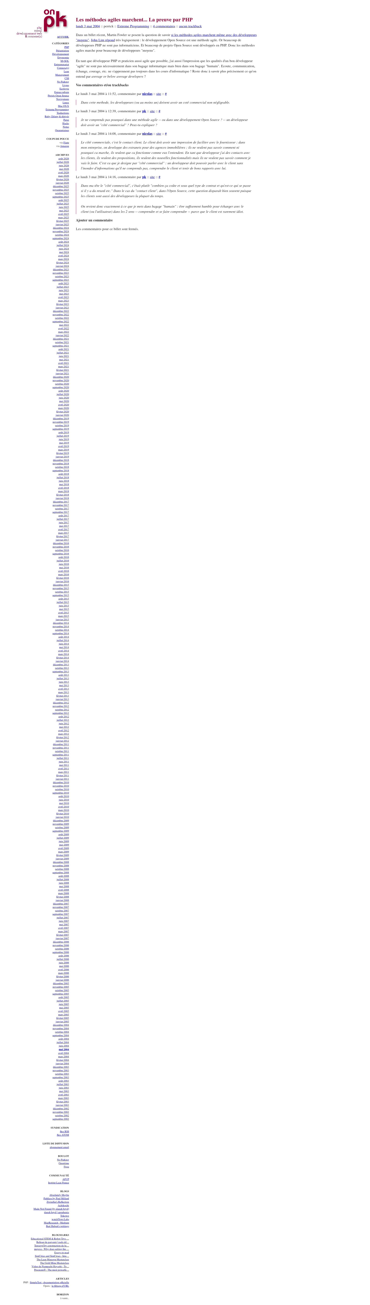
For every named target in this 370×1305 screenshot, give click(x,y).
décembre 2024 (61, 228)
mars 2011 (63, 772)
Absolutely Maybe (59, 1195)
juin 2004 (64, 1045)
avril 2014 (63, 650)
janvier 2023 (62, 307)
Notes (66, 126)
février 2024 (62, 262)
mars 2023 (63, 300)
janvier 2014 (62, 661)
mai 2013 (64, 685)
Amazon (64, 146)
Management (62, 74)
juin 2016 (64, 564)
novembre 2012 (61, 706)
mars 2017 (63, 532)
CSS (67, 78)
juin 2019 (64, 439)
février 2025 (62, 221)
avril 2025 (63, 214)
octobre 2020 (62, 383)
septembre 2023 (60, 279)
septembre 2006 (60, 952)
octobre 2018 (62, 467)
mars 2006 (63, 973)
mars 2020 (63, 408)
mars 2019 (63, 449)
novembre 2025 (61, 189)
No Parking (63, 81)
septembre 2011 (60, 754)
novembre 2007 (61, 907)
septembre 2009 (60, 831)
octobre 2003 (62, 1073)
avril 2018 (63, 487)
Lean (66, 71)
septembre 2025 (60, 196)
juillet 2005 (63, 1000)
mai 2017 (64, 526)
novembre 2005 (61, 986)
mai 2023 (64, 293)
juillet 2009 (63, 837)
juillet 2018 (63, 477)
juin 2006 (64, 962)
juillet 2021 (63, 352)
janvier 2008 (62, 900)
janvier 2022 (62, 335)
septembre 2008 (60, 872)
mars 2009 (63, 851)
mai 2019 (64, 442)
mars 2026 (63, 176)
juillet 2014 (63, 640)
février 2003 (62, 1101)
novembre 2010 (61, 785)
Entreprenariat (61, 64)
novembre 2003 (61, 1070)
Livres (65, 85)
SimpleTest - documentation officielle (49, 1282)
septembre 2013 (60, 671)
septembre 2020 (60, 387)
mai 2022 (64, 325)
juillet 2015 (63, 602)
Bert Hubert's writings (57, 1226)
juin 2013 (64, 681)
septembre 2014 (60, 633)
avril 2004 (63, 1053)
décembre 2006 (61, 941)
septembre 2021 (60, 345)
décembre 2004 (61, 1025)
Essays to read (61, 1252)
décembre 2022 (61, 311)
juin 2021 (64, 356)
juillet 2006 (63, 959)
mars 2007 (63, 931)
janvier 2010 (62, 817)
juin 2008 (64, 883)
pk (144, 110)
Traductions (63, 113)
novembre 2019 (61, 422)
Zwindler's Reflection (58, 1202)
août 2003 (63, 1080)
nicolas (147, 93)
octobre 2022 (62, 318)
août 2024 (63, 241)
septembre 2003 (60, 1077)
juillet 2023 (63, 286)
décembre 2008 (61, 862)
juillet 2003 (63, 1084)
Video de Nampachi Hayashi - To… (50, 1266)
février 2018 (62, 494)
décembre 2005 (61, 983)
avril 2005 (63, 1011)
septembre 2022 (60, 321)
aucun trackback (190, 26)
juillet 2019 (63, 435)
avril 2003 (63, 1094)
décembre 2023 (61, 269)
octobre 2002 (62, 1115)
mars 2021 (63, 366)
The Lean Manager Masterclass (53, 1259)
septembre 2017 (60, 512)
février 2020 (62, 411)
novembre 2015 (61, 588)
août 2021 (63, 349)
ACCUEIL (63, 37)
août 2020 (63, 390)
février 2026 (62, 179)
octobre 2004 (62, 1032)
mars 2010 (63, 810)
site (158, 93)
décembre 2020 (61, 377)
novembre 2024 (61, 231)
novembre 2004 (61, 1028)
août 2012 (63, 716)
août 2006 (63, 955)
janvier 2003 (62, 1105)
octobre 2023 (62, 276)
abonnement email (59, 1147)
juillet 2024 (63, 245)
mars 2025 (63, 217)
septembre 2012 (60, 713)
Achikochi (63, 1205)
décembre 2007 (61, 903)
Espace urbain (61, 92)
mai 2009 (64, 844)
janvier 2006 (62, 980)
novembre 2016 (61, 546)
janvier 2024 (62, 266)
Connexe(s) (63, 68)
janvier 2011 (62, 779)
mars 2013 (63, 692)
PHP (66, 47)
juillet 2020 (63, 394)
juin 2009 (64, 841)
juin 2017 (64, 522)
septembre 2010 (60, 792)
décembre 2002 (61, 1108)
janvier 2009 (62, 858)
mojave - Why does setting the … (51, 1249)
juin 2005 (64, 1004)
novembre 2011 (61, 747)
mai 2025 (64, 210)
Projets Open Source (58, 95)
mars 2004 (63, 1056)
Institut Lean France (58, 1182)
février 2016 (62, 578)
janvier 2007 (62, 938)
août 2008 (63, 876)
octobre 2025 (62, 193)
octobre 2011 (62, 751)
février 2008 (62, 896)
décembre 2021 (61, 338)
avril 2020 (63, 404)
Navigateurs (62, 99)
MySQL (65, 61)
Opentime (64, 1163)
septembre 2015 (60, 595)
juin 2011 (64, 761)
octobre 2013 (62, 668)
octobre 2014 (62, 630)
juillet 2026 (63, 162)
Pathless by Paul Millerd (56, 1198)
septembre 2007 (60, 914)
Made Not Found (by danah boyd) (51, 1208)
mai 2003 (64, 1091)
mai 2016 (64, 567)
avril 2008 (63, 889)
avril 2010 (63, 806)
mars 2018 (63, 491)
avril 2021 (63, 363)
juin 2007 (64, 921)
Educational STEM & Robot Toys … (50, 1238)
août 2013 (63, 675)
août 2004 (63, 1038)
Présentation (62, 50)
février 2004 (62, 1060)
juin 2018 (64, 480)
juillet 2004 (63, 1042)
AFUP (65, 1179)
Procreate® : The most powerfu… (51, 1269)
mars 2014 (63, 654)
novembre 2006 (61, 945)
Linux (66, 102)
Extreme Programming (57, 109)
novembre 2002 (61, 1112)
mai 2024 (64, 252)
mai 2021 (64, 359)
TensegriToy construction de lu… (51, 1245)
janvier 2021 (62, 373)
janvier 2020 (62, 415)
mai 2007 (64, 924)
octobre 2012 (62, 709)
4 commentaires (164, 26)
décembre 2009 (61, 820)
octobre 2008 (62, 869)
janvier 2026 (62, 182)
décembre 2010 (61, 782)
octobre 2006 (62, 948)
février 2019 (62, 453)
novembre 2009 (61, 824)
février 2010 (62, 813)
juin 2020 (64, 397)
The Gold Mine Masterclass (54, 1263)
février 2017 (62, 536)
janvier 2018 (62, 498)
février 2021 (62, 370)
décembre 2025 (61, 186)
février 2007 (62, 934)
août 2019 (63, 432)
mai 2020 (64, 401)
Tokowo (64, 1215)
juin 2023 (64, 290)
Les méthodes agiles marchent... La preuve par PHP (134, 19)
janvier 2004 (62, 1063)
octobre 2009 (62, 827)
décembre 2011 (61, 744)
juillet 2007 (63, 917)
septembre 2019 (60, 429)
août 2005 (63, 997)
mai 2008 (64, 886)
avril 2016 (63, 571)
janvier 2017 (62, 539)
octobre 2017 (62, 508)
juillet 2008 (63, 879)
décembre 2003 (61, 1067)
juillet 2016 (63, 560)
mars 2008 (63, 893)
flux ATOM (63, 1135)
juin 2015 (64, 605)
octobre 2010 (62, 789)
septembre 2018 (60, 470)
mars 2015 (63, 616)
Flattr (66, 142)
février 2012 (62, 737)
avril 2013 (63, 688)
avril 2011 (63, 768)
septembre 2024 (60, 238)
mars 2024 (63, 259)
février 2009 (62, 855)
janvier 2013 (62, 699)
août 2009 (63, 834)
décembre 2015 (61, 584)
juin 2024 (64, 248)
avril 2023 (63, 297)
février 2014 (62, 657)
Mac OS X (63, 106)
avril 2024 (63, 255)
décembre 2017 (61, 501)
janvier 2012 (62, 740)
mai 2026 (64, 169)
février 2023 (62, 304)
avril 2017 (63, 529)
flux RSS (64, 1131)
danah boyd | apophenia (56, 1212)
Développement (60, 54)
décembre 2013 (61, 664)
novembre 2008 (61, 865)
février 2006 (62, 976)
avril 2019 (63, 446)
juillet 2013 (63, 678)
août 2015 (63, 598)
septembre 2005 (60, 993)
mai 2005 (64, 1007)
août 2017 (63, 515)
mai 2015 (64, 609)
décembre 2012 (61, 702)
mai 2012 (64, 727)
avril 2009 (63, 848)
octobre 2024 (62, 234)
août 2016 (63, 557)
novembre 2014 (61, 626)
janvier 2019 (62, 456)
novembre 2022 (61, 314)
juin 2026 (64, 165)
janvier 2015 (62, 619)
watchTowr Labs (60, 1219)
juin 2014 (64, 643)
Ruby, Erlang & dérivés (57, 116)
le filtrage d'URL (60, 1285)
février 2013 (62, 695)
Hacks (65, 123)
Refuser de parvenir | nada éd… (52, 1242)
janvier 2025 (62, 224)
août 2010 (63, 796)
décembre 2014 (61, 623)
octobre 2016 (62, 550)
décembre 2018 (61, 460)
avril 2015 (63, 612)
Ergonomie (63, 57)
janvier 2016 (62, 581)
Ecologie (64, 88)
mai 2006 (64, 966)
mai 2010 (64, 803)
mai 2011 (64, 765)
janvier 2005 (62, 1021)
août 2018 (63, 474)
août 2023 (63, 283)
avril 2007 (63, 928)
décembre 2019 (61, 418)
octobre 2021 (62, 342)
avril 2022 (63, 328)
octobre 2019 (62, 425)
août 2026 (63, 158)
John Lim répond (103, 40)
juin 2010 (64, 799)
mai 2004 (64, 1049)
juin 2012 (64, 723)
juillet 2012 (63, 720)
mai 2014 (64, 647)
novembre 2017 (61, 505)
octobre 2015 (62, 591)
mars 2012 (63, 733)
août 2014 (63, 636)
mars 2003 (63, 1098)
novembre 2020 (61, 380)
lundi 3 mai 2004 (88, 26)
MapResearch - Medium (56, 1222)
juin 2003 (64, 1087)
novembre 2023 (61, 273)
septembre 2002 (60, 1119)
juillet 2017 (63, 519)
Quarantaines (62, 130)
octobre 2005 (62, 990)
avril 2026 (63, 172)
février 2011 (62, 775)
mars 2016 (63, 574)
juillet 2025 (63, 203)
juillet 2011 (63, 758)
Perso (66, 119)
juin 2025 (64, 207)
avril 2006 (63, 969)
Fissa (66, 1166)
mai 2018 (64, 484)
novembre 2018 (61, 463)
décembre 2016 (61, 543)
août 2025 (63, 200)
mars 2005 (63, 1014)
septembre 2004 (60, 1035)
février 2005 (62, 1018)
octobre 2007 (62, 910)
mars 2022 (63, 331)
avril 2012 (63, 730)
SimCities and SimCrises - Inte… (52, 1256)
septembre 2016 (60, 553)
